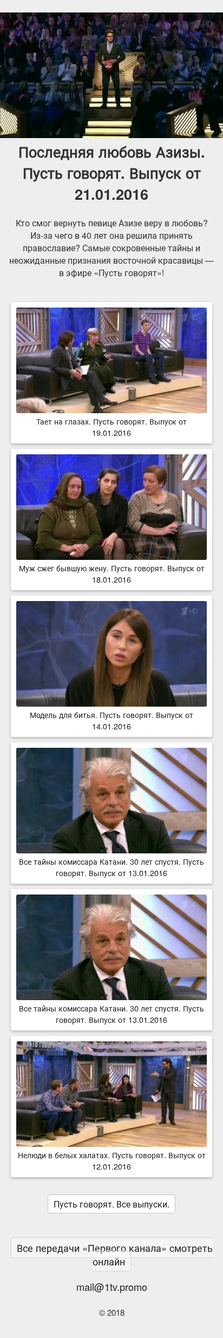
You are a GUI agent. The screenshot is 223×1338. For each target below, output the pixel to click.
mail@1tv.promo (111, 1287)
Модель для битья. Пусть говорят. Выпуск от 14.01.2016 (111, 720)
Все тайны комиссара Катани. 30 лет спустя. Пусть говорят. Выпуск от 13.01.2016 (111, 867)
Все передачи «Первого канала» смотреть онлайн (115, 1254)
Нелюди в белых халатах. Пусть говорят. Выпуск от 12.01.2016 (112, 1160)
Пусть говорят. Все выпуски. (111, 1204)
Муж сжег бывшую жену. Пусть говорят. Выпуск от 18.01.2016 (112, 573)
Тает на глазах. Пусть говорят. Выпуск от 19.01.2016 (111, 426)
